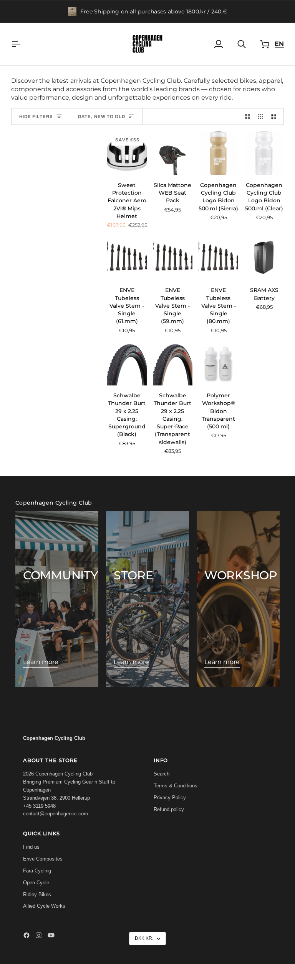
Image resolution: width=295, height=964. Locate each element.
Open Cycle (36, 882)
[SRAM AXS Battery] (264, 258)
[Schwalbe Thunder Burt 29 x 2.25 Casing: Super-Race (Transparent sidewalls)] (172, 363)
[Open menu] (22, 44)
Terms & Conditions (175, 786)
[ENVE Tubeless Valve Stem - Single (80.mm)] (218, 258)
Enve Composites (43, 859)
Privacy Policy (170, 797)
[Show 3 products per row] (260, 116)
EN (279, 44)
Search (161, 774)
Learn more (40, 662)
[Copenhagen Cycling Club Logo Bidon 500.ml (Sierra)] (218, 153)
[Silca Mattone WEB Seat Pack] (172, 153)
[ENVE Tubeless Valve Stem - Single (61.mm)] (127, 258)
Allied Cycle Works (44, 906)
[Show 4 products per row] (275, 116)
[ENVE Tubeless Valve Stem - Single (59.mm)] (172, 258)
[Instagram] (38, 935)
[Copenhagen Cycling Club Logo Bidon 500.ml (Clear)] (264, 153)
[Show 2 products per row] (247, 116)
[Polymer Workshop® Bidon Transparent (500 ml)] (218, 363)
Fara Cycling (37, 871)
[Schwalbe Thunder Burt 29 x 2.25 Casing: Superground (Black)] (127, 363)
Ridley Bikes (37, 894)
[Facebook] (26, 935)
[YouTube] (51, 935)
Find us (31, 847)
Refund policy (169, 809)
